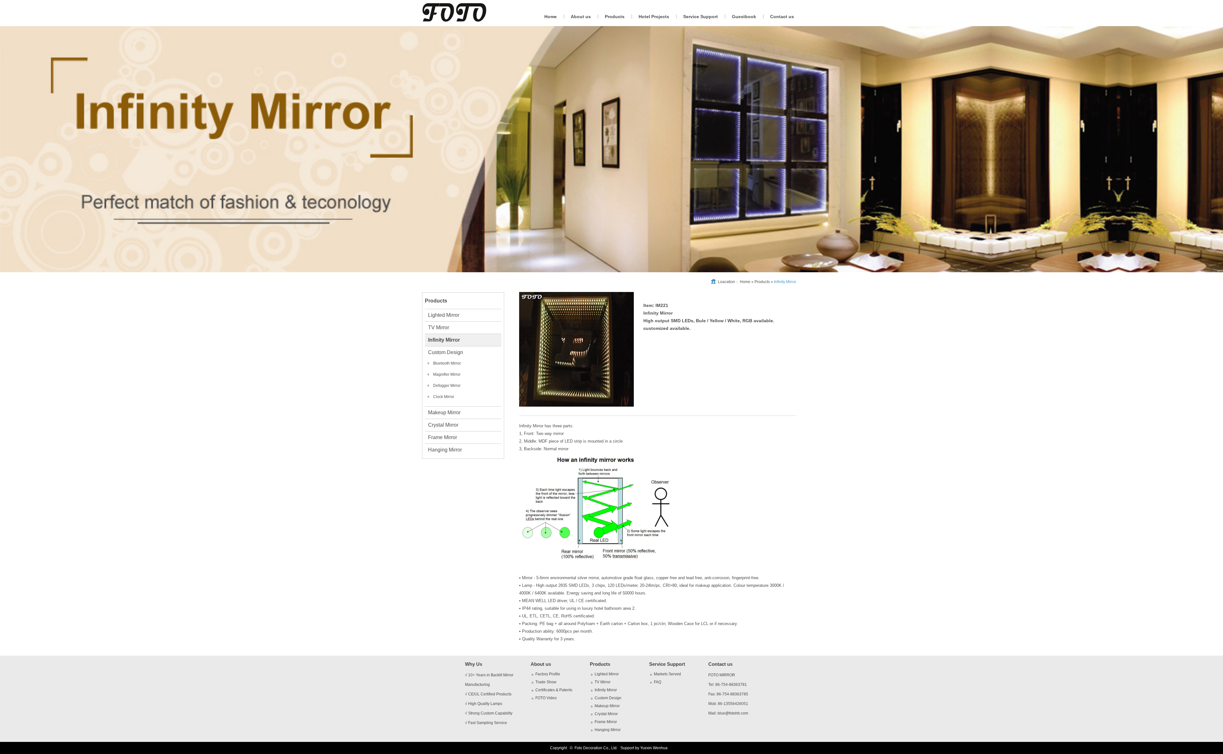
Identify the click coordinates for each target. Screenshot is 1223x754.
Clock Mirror (443, 397)
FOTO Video (546, 698)
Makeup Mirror (444, 412)
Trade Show (545, 682)
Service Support (700, 16)
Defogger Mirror (447, 385)
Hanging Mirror (445, 449)
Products (615, 16)
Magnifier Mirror (447, 374)
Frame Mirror (442, 437)
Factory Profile (547, 674)
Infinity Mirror (444, 340)
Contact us (782, 16)
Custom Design (445, 352)
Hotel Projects (654, 16)
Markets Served (667, 674)
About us (581, 16)
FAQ (657, 682)
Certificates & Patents (553, 690)
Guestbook (744, 16)
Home (550, 16)
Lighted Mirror (443, 315)
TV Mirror (438, 327)
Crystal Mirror (443, 425)
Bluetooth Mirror (447, 363)
